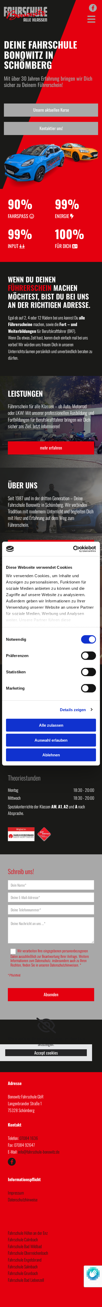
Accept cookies (46, 1053)
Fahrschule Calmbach (23, 1239)
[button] (51, 110)
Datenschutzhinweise (22, 1199)
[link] (46, 1026)
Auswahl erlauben (51, 740)
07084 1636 (28, 1138)
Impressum (16, 1193)
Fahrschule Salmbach (23, 1266)
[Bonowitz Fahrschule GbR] (25, 14)
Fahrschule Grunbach (23, 1273)
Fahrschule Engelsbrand (25, 1260)
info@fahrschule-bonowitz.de (38, 1152)
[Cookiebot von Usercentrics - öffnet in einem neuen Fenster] (73, 548)
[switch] (88, 656)
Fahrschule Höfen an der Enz (28, 1233)
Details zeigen (73, 709)
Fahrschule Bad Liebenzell (26, 1280)
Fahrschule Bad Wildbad (25, 1246)
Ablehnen (51, 755)
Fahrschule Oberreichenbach (28, 1253)
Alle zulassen (51, 725)
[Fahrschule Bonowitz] (93, 8)
